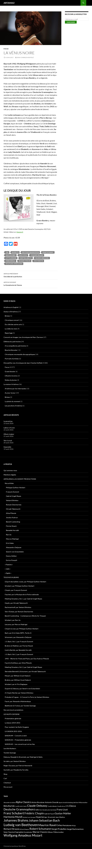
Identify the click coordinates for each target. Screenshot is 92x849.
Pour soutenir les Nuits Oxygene (17, 727)
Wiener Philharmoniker (56, 832)
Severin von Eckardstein (15, 552)
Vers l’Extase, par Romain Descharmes (19, 612)
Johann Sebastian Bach (44, 820)
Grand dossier (10, 371)
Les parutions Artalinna (13, 406)
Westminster (38, 261)
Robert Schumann (40, 828)
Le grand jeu (8, 421)
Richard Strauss (24, 261)
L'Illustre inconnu (11, 376)
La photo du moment (12, 401)
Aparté (61, 802)
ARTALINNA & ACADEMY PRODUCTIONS (20, 479)
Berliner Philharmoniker (80, 802)
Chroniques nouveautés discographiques (20, 354)
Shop (5, 774)
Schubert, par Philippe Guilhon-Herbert (19, 586)
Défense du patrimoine (12, 342)
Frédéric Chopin (34, 813)
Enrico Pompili (11, 560)
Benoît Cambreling (13, 522)
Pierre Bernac (10, 261)
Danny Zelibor (11, 556)
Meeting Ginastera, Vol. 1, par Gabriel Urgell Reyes (23, 599)
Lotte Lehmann (11, 258)
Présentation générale (13, 718)
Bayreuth (15, 252)
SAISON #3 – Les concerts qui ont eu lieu (20, 744)
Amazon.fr (19, 232)
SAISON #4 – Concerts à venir (16, 736)
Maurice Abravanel (42, 258)
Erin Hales (10, 543)
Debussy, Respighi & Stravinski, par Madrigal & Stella (23, 757)
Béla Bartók (9, 806)
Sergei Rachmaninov (75, 829)
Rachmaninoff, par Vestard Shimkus (18, 607)
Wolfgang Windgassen (14, 263)
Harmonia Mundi (13, 816)
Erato (36, 809)
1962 (7, 252)
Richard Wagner (24, 829)
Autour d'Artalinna (11, 312)
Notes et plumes (11, 380)
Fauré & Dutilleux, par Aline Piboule (18, 663)
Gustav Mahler (63, 813)
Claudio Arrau (61, 806)
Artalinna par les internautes (15, 389)
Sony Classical (9, 832)
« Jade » (7, 569)
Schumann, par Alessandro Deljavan (18, 637)
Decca (72, 805)
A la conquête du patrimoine (15, 346)
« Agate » (8, 573)
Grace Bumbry (11, 255)
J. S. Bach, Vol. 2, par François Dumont (19, 654)
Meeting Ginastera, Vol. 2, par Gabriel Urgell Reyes (23, 667)
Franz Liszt (62, 809)
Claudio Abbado (52, 806)
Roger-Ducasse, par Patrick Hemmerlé (18, 766)
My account (8, 787)
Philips (74, 825)
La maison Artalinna (11, 384)
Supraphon (19, 832)
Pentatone (67, 825)
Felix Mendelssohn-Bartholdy (47, 810)
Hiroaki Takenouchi (13, 509)
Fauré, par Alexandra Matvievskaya (18, 701)
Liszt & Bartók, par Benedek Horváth (18, 650)
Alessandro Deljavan (13, 547)
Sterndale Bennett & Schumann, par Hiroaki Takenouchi (25, 671)
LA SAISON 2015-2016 (13, 731)
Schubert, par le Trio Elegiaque (16, 684)
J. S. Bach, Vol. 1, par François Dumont (19, 641)
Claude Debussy (37, 805)
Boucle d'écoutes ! (11, 350)
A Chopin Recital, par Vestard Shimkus (19, 693)
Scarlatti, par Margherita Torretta (16, 770)
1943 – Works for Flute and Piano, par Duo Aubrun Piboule (27, 659)
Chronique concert (12, 320)
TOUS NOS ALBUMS (11, 577)
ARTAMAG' (9, 3)
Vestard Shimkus (12, 500)
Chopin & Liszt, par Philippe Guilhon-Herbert (21, 629)
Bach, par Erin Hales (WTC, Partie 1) (18, 633)
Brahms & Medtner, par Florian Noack (19, 646)
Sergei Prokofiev (59, 829)
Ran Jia (8, 535)
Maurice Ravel (47, 825)
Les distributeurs (10, 748)
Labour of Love (9, 428)
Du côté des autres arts (13, 324)
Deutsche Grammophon (30, 252)
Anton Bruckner (38, 802)
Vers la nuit (8, 440)
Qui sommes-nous (10, 470)
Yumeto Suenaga (10, 753)
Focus (6, 49)
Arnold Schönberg (68, 802)
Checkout (7, 783)
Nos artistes (9, 483)
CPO (67, 806)
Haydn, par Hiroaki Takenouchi (16, 603)
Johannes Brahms (37, 255)
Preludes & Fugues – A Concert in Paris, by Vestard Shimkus (27, 697)
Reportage (8, 333)
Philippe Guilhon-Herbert (15, 488)
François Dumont (12, 492)
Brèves (7, 316)
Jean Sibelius (60, 817)
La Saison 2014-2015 (12, 723)
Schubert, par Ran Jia (12, 620)
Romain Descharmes (13, 505)
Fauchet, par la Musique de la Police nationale (22, 594)
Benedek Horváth (12, 530)
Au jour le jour (10, 393)
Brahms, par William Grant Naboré (18, 680)
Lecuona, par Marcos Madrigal (16, 624)
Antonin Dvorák (51, 802)
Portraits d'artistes (12, 359)
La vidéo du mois (11, 329)
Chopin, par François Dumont (16, 590)
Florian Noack (11, 526)
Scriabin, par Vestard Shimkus (15, 761)
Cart (5, 778)
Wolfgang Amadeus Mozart (23, 835)
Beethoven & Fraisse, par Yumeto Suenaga (20, 706)
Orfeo (59, 825)
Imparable (7, 447)
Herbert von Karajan (29, 817)
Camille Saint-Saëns (21, 806)
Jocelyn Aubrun (12, 517)
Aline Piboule (11, 513)
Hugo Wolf (23, 255)
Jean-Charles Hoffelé (25, 57)
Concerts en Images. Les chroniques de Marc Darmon (23, 337)
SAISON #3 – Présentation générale (18, 740)
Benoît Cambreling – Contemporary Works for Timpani (25, 616)
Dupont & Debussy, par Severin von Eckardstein (22, 689)
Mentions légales (10, 475)
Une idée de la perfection (13, 275)
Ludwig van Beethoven (21, 825)
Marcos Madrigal (12, 539)
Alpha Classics (23, 802)
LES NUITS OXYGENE (12, 714)
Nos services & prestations (13, 710)
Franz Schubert (48, 252)
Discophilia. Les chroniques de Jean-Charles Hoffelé (23, 363)
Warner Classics (40, 832)
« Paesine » (9, 565)
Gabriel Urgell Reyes (13, 496)
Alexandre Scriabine (9, 802)
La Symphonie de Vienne (13, 283)
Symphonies (28, 832)
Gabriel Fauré (49, 814)
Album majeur (9, 434)
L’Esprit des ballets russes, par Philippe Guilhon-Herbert (25, 582)
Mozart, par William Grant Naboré (17, 676)
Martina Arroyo (26, 258)
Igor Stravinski (49, 817)
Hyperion (40, 817)
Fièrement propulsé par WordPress (15, 846)
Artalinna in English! (11, 307)
